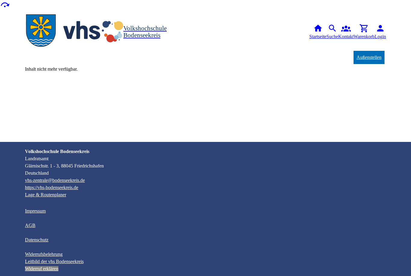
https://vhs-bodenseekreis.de (51, 187)
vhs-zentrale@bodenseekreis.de (55, 180)
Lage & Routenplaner (45, 194)
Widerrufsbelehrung (44, 254)
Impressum (35, 210)
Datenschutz (36, 239)
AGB (30, 225)
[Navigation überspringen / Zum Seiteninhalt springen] (5, 4)
